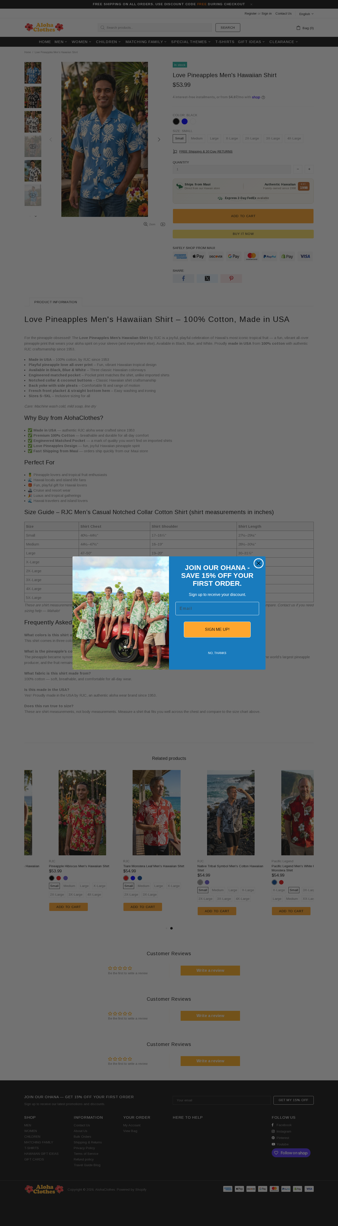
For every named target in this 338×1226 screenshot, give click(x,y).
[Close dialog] (258, 563)
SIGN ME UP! (217, 629)
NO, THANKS (217, 653)
